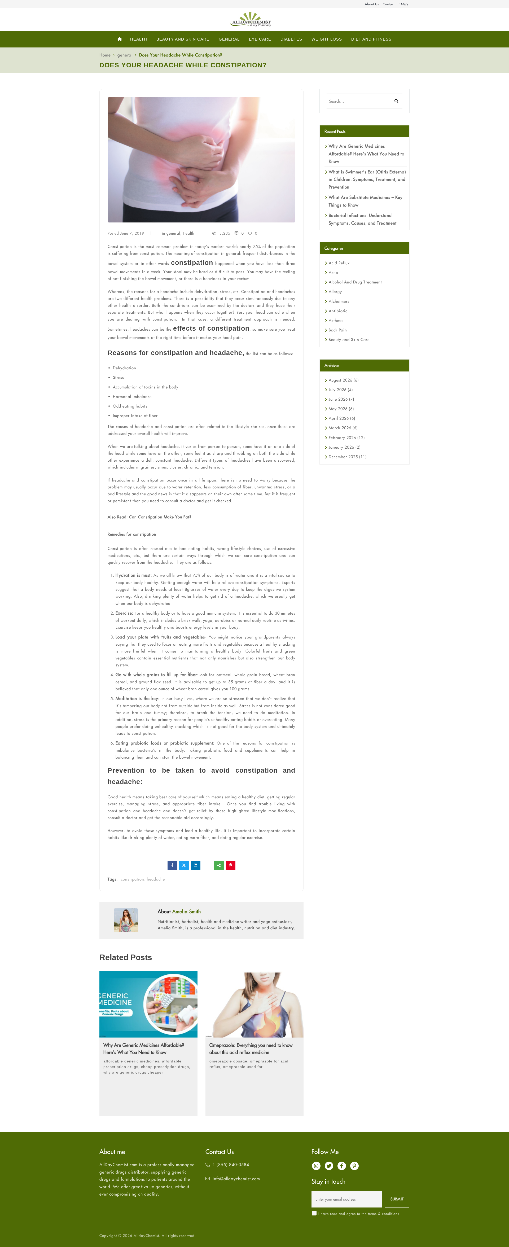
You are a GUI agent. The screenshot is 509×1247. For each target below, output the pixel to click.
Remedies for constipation (132, 534)
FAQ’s (403, 4)
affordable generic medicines (131, 1061)
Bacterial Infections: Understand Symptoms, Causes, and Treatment (363, 219)
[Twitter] (184, 865)
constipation (132, 879)
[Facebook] (172, 865)
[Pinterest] (230, 865)
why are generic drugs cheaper (133, 1072)
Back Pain (338, 329)
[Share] (219, 865)
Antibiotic (338, 310)
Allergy (335, 291)
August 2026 (344, 380)
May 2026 (341, 408)
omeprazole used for (243, 1067)
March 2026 (343, 427)
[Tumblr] (207, 865)
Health (188, 233)
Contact (389, 4)
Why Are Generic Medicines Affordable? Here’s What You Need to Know (143, 1048)
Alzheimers (339, 301)
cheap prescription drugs (165, 1067)
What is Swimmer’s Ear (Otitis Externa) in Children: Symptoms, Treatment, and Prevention (367, 179)
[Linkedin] (195, 865)
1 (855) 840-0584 (231, 1164)
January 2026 (345, 447)
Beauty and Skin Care (349, 339)
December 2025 (348, 456)
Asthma (336, 320)
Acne (333, 272)
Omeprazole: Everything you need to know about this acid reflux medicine (251, 1048)
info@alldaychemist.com (236, 1178)
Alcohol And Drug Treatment (355, 282)
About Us (372, 4)
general (125, 55)
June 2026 (341, 399)
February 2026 (347, 437)
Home (105, 55)
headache (156, 879)
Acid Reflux (339, 262)
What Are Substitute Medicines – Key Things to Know (366, 201)
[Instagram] (316, 1166)
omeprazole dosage (228, 1061)
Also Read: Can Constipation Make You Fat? (149, 516)
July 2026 (341, 389)
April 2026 (342, 418)
